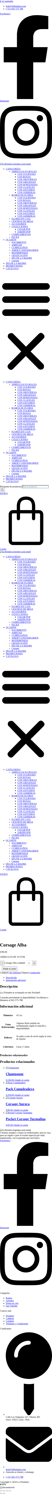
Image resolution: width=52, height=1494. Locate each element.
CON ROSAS (24, 177)
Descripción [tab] (11, 977)
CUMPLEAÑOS (20, 247)
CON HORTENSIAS (27, 184)
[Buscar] (2, 490)
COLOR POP (23, 229)
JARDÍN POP (24, 232)
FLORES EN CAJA (21, 218)
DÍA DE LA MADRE (22, 258)
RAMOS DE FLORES (22, 195)
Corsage (15, 260)
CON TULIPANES (26, 174)
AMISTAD (17, 245)
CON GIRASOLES (26, 182)
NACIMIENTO (19, 242)
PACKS (15, 237)
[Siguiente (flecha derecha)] (4, 1493)
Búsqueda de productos (11, 486)
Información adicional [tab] (16, 980)
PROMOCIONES (14, 266)
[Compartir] (7, 1490)
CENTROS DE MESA (22, 221)
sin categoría (15, 972)
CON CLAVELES (26, 187)
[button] (26, 325)
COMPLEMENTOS (21, 234)
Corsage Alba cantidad (14, 963)
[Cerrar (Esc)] (10, 1490)
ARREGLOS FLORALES (24, 171)
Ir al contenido (6, 1)
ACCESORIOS (19, 224)
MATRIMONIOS (20, 253)
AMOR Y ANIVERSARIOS (25, 250)
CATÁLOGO (12, 268)
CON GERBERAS (26, 192)
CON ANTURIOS (26, 190)
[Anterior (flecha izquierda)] (1, 1493)
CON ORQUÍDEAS (27, 179)
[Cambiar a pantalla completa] (4, 1490)
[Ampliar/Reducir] (1, 1490)
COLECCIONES (20, 226)
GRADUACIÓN (20, 255)
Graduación (34, 972)
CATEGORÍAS (13, 169)
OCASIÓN (11, 239)
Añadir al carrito (9, 969)
